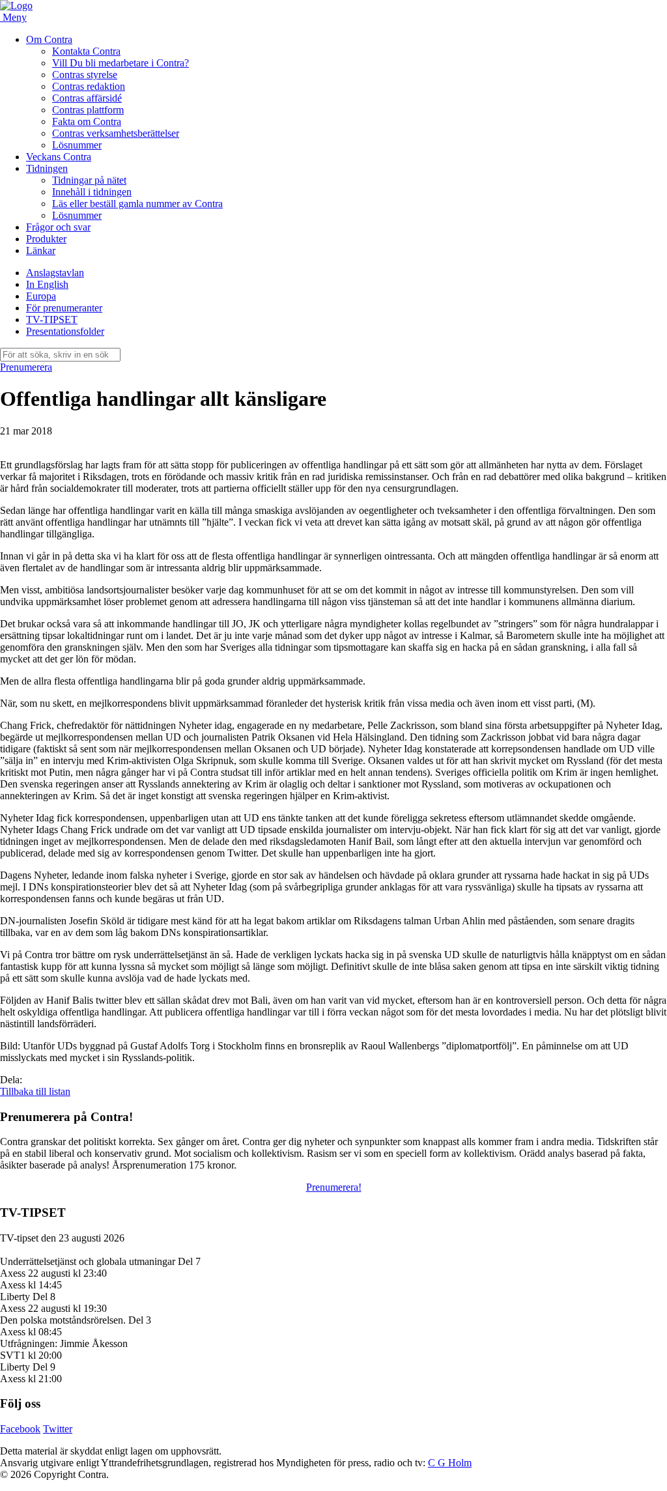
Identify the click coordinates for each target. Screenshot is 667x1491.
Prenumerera (26, 367)
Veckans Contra (58, 156)
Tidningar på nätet (89, 180)
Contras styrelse (84, 74)
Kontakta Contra (86, 51)
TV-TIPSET (52, 319)
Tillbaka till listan (35, 1091)
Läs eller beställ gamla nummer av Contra (137, 203)
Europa (41, 296)
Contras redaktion (88, 86)
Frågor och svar (58, 227)
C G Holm (450, 1462)
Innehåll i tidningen (92, 191)
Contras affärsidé (87, 98)
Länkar (40, 250)
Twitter (57, 1428)
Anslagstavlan (55, 272)
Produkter (46, 238)
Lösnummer (77, 144)
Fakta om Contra (86, 121)
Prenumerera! (334, 1187)
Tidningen (47, 168)
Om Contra (49, 39)
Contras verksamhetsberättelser (115, 133)
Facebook (20, 1428)
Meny (15, 17)
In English (47, 284)
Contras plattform (88, 109)
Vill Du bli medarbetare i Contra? (120, 62)
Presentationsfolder (65, 331)
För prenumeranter (64, 307)
